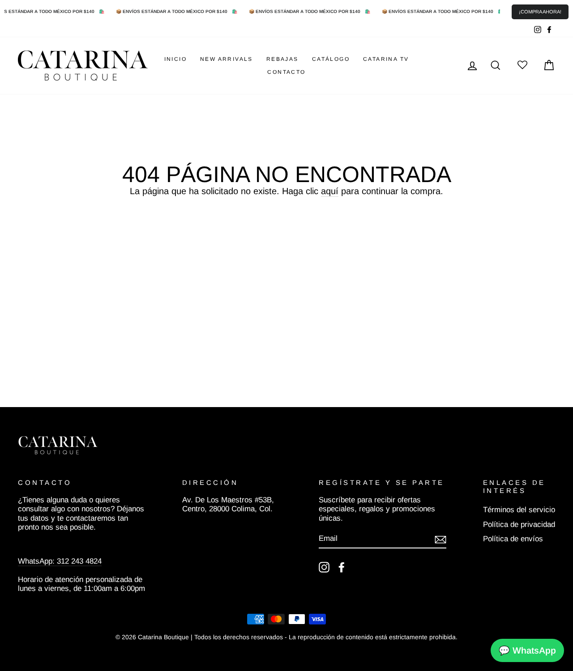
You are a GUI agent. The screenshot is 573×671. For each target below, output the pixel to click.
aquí (329, 191)
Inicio (175, 59)
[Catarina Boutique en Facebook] (341, 567)
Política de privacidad (519, 524)
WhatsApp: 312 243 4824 (60, 561)
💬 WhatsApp (527, 650)
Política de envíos (513, 539)
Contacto (286, 72)
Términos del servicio (519, 509)
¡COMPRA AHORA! (540, 11)
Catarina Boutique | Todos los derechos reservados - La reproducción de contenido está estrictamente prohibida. (298, 637)
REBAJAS (282, 59)
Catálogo (331, 59)
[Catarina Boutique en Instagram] (324, 567)
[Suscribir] (440, 539)
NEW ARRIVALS (226, 59)
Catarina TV (386, 59)
